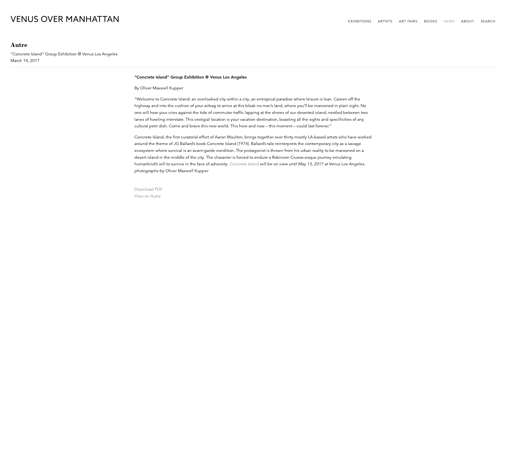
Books (430, 21)
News (449, 21)
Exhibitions (359, 21)
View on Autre (147, 196)
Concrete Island (244, 164)
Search (488, 21)
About (467, 21)
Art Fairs (408, 21)
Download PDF (148, 189)
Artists (385, 21)
